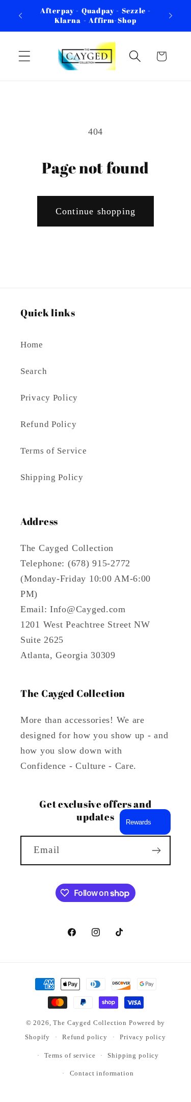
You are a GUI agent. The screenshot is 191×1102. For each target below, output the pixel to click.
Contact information (102, 1073)
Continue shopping (95, 211)
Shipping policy (133, 1055)
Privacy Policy (49, 398)
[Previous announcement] (20, 16)
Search (33, 371)
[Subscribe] (156, 850)
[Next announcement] (170, 16)
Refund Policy (48, 424)
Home (31, 344)
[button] (24, 56)
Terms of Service (53, 451)
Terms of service (69, 1055)
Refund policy (84, 1037)
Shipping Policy (52, 477)
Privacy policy (143, 1037)
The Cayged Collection (90, 1022)
